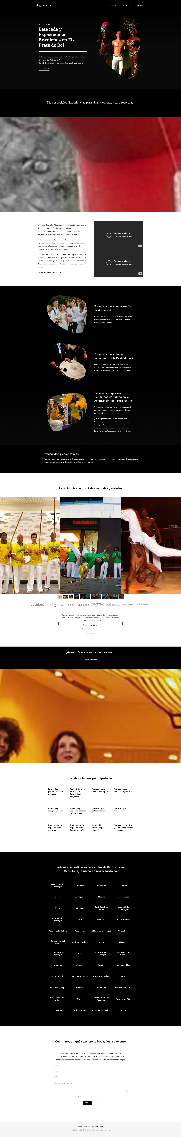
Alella (123, 1010)
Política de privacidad (96, 1097)
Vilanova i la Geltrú (57, 931)
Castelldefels (123, 919)
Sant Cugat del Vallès (101, 908)
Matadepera (123, 897)
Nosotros (113, 5)
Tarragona (79, 897)
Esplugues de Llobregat (57, 953)
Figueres (123, 942)
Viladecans (79, 931)
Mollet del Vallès (79, 942)
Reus (57, 908)
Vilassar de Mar (123, 999)
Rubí (79, 919)
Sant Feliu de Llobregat (101, 953)
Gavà (101, 942)
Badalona (101, 885)
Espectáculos (126, 5)
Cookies (101, 1127)
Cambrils (101, 987)
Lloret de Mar (123, 965)
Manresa (101, 919)
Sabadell (123, 885)
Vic (79, 953)
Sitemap (80, 1127)
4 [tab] (91, 633)
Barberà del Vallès (123, 987)
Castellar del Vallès (101, 1010)
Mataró (101, 897)
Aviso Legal (87, 1127)
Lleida (58, 897)
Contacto (139, 5)
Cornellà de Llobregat (123, 908)
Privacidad (95, 1127)
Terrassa (79, 885)
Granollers (123, 931)
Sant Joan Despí (57, 987)
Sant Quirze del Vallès (57, 998)
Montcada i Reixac (101, 976)
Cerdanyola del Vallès (57, 942)
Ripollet (101, 965)
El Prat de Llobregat (101, 931)
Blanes (79, 965)
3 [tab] (89, 633)
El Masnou (58, 1010)
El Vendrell (57, 976)
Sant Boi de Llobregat (57, 919)
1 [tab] (86, 633)
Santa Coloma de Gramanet (101, 998)
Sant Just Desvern (79, 976)
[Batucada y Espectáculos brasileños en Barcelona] (43, 5)
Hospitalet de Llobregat (57, 885)
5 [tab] (93, 633)
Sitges (79, 999)
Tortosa (79, 987)
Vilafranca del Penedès (123, 953)
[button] (57, 623)
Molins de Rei (79, 1010)
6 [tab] (95, 633)
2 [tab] (88, 633)
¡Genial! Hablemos (90, 660)
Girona (79, 908)
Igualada (58, 965)
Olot (123, 976)
